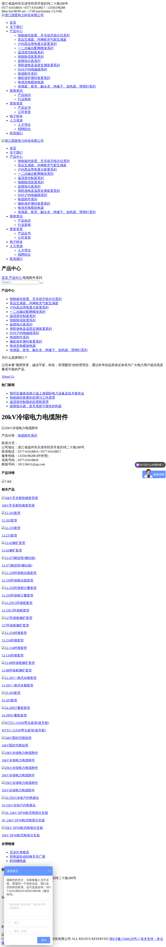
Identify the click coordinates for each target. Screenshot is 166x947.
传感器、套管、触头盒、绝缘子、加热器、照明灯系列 (57, 86)
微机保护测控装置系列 (34, 78)
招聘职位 (24, 129)
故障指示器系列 (29, 61)
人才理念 (24, 124)
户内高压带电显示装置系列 (37, 44)
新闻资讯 (16, 90)
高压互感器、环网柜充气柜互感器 (42, 39)
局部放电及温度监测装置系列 (39, 65)
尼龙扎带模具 (19, 852)
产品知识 (24, 95)
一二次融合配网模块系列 (35, 48)
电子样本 (16, 116)
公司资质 (24, 112)
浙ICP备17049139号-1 (124, 939)
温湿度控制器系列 (31, 52)
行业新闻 (24, 99)
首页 (13, 22)
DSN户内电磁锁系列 (32, 69)
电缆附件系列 (27, 73)
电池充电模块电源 (31, 82)
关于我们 (16, 27)
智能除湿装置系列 (31, 56)
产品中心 (16, 31)
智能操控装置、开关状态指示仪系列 (44, 35)
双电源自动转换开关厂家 (27, 856)
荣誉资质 (16, 103)
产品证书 (24, 107)
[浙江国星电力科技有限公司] (23, 15)
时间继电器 (18, 861)
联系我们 (16, 133)
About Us (8, 376)
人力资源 (16, 120)
